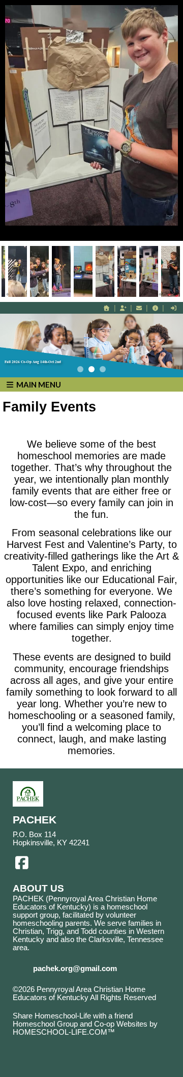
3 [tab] (38, 294)
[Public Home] (106, 308)
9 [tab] (130, 294)
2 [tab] (23, 294)
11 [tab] (160, 294)
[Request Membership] (123, 308)
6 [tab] (84, 294)
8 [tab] (114, 294)
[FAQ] (155, 308)
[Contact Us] (139, 308)
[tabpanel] (105, 271)
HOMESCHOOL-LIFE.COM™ (64, 1032)
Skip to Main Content (54, 1006)
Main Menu (38, 384)
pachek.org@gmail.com (75, 968)
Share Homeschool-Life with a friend (73, 1016)
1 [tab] (8, 294)
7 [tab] (99, 294)
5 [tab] (69, 294)
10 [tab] (145, 294)
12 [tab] (175, 294)
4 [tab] (53, 294)
